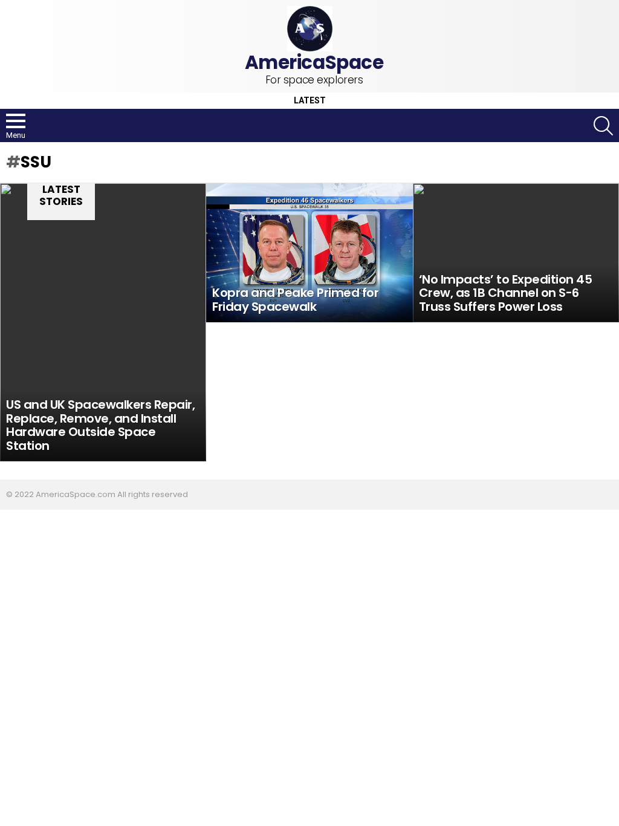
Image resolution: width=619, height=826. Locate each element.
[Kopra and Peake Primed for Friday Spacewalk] (309, 252)
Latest (310, 100)
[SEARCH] (603, 126)
